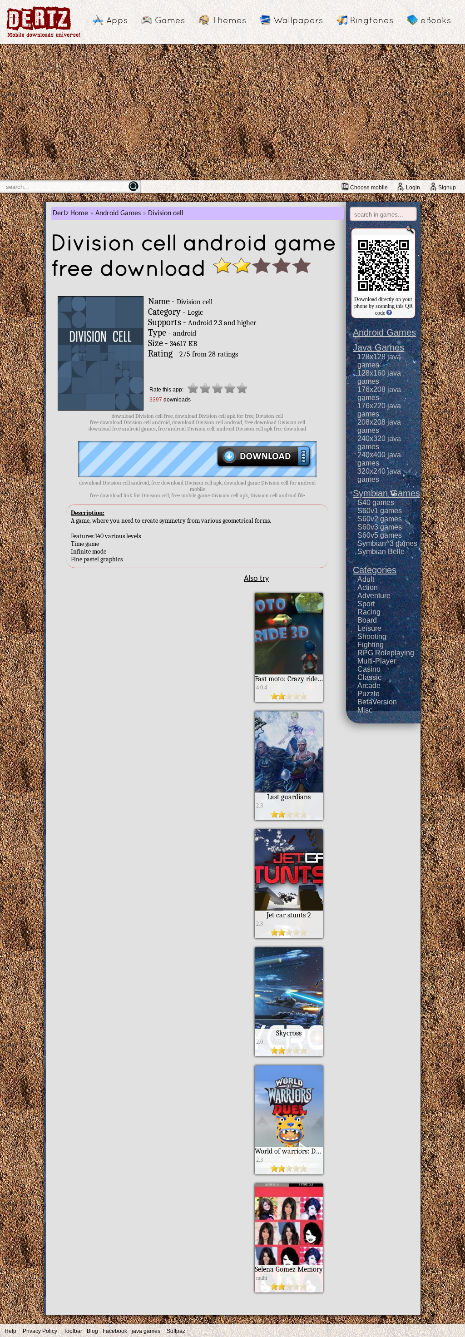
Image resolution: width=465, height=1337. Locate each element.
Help (10, 1331)
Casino (369, 669)
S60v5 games (379, 535)
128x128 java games (379, 361)
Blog (92, 1331)
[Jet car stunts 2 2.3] (289, 936)
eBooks (435, 20)
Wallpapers (298, 20)
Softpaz (176, 1331)
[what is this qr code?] (388, 313)
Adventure (374, 595)
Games (170, 20)
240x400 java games (379, 459)
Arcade (369, 685)
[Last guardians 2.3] (289, 818)
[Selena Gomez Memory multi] (289, 1290)
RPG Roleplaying (385, 653)
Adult (365, 579)
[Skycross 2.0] (289, 1054)
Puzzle (368, 694)
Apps (117, 20)
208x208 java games (379, 426)
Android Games (118, 213)
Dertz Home (70, 213)
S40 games (375, 502)
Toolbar (73, 1331)
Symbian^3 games (387, 543)
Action (367, 587)
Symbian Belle (381, 551)
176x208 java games (379, 393)
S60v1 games (379, 511)
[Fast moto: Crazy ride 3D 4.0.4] (289, 700)
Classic (369, 677)
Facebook (115, 1331)
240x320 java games (379, 443)
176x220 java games (379, 410)
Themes (229, 20)
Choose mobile (369, 187)
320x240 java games (379, 475)
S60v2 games (379, 519)
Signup (447, 187)
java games (146, 1331)
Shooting (371, 636)
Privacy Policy (40, 1331)
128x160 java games (379, 377)
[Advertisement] (232, 112)
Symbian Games (386, 493)
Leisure (369, 628)
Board (367, 620)
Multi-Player (376, 661)
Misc (364, 710)
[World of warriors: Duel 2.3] (289, 1172)
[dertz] (44, 37)
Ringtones (371, 20)
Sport (366, 604)
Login (413, 187)
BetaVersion (377, 702)
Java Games (378, 347)
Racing (369, 612)
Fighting (370, 645)
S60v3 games (379, 527)
